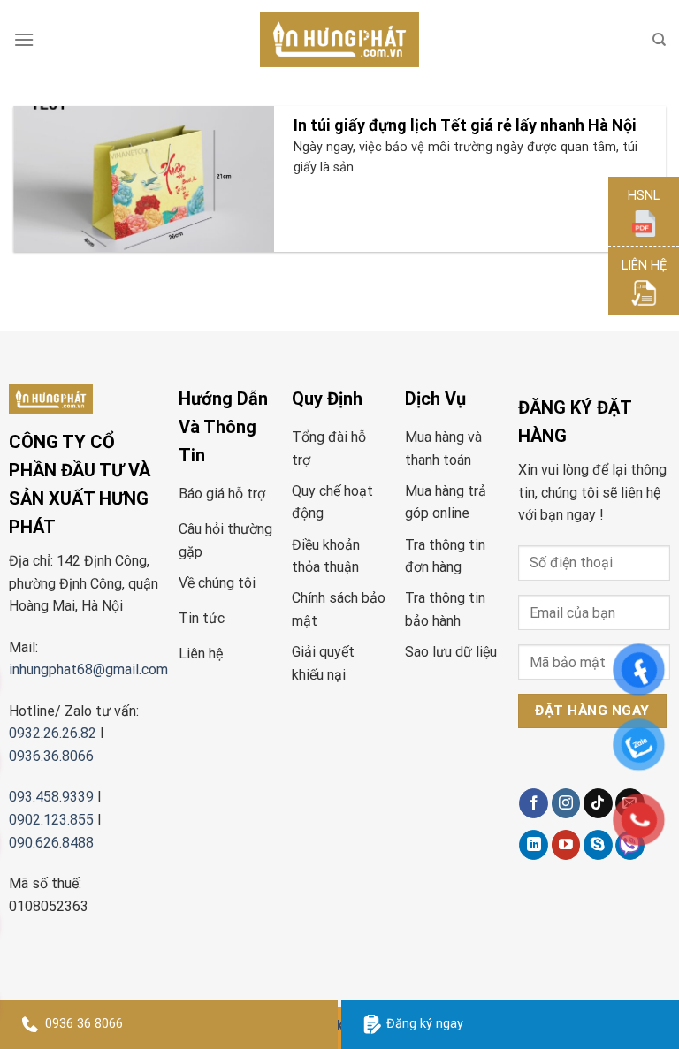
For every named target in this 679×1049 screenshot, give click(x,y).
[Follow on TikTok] (598, 803)
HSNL (644, 195)
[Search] (659, 40)
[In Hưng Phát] (339, 40)
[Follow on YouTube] (566, 845)
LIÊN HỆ (644, 265)
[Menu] (23, 39)
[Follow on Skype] (598, 845)
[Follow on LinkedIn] (533, 845)
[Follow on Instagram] (566, 803)
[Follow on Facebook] (533, 803)
